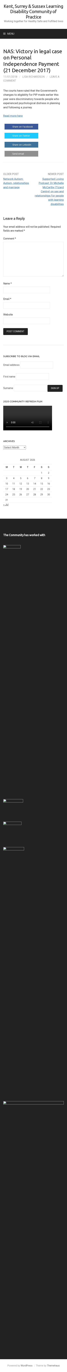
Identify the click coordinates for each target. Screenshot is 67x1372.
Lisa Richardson (33, 76)
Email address (11, 365)
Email (7, 299)
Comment (9, 238)
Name (7, 283)
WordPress (27, 1365)
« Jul (5, 504)
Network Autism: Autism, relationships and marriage (16, 183)
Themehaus (53, 1365)
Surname (8, 388)
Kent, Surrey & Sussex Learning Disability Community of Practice (33, 11)
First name (9, 376)
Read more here (13, 115)
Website (8, 314)
